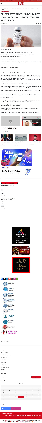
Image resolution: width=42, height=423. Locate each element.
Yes (3, 189)
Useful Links (3, 369)
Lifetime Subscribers (4, 352)
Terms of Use (3, 359)
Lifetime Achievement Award (6, 355)
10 (3, 392)
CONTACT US (38, 415)
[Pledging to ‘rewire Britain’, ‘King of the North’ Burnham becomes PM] (35, 137)
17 (3, 394)
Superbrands (3, 354)
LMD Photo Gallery (4, 357)
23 (38, 394)
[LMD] (21, 3)
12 (15, 392)
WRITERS (14, 415)
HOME (6, 415)
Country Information (4, 350)
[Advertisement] (21, 218)
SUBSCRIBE (29, 415)
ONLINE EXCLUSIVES (7, 8)
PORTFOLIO (24, 415)
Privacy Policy (3, 362)
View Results (3, 195)
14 (26, 392)
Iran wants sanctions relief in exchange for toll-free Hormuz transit (20, 142)
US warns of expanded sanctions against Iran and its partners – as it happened (6, 142)
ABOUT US (10, 415)
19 (15, 394)
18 (9, 394)
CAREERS (34, 415)
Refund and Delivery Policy (5, 360)
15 (32, 392)
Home (2, 8)
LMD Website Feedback (5, 367)
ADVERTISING (19, 415)
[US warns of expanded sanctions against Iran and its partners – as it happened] (7, 137)
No (2, 203)
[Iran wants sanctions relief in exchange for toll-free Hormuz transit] (21, 137)
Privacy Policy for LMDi (5, 364)
